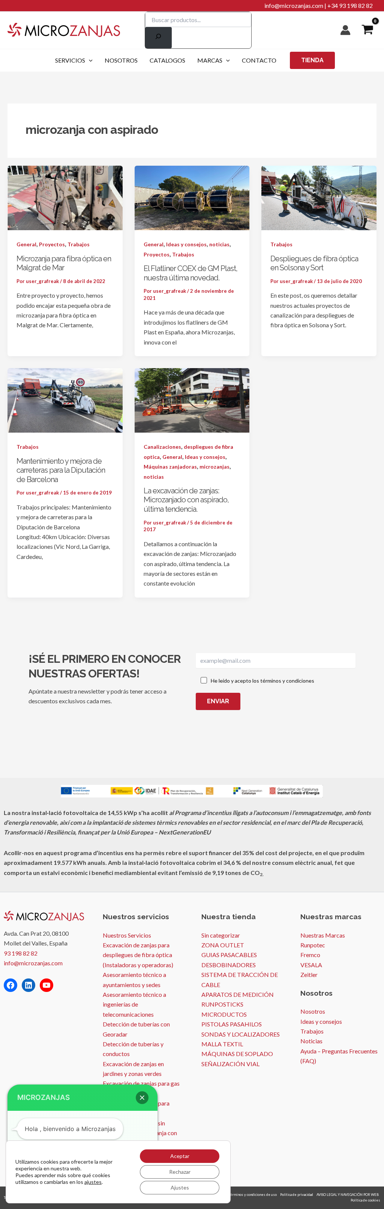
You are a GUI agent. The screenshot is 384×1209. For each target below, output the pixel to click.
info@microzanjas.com (293, 5)
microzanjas (215, 466)
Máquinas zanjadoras (170, 466)
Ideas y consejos (186, 244)
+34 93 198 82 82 (350, 5)
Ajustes (180, 1187)
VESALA (311, 964)
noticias (219, 244)
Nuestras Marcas (322, 935)
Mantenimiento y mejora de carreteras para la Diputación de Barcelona (60, 470)
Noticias (311, 1040)
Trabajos (79, 244)
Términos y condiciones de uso (252, 1195)
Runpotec (312, 944)
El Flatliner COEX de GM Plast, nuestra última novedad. (190, 273)
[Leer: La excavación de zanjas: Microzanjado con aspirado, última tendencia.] (192, 399)
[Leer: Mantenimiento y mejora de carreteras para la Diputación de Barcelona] (65, 399)
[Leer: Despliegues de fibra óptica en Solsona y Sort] (318, 197)
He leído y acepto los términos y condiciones (262, 680)
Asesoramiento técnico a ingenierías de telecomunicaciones (134, 1004)
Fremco (310, 954)
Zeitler (309, 974)
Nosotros (312, 1011)
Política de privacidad (296, 1195)
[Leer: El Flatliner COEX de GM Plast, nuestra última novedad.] (192, 197)
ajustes (93, 1182)
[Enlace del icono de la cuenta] (345, 30)
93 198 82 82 (21, 953)
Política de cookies (365, 1200)
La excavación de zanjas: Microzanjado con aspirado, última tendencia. (186, 500)
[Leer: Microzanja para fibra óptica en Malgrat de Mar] (65, 197)
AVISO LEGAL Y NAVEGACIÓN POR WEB (347, 1195)
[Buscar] (158, 37)
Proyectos (52, 244)
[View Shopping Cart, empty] (367, 30)
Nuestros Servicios (127, 935)
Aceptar (179, 1156)
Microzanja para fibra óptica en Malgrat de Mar (63, 263)
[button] (89, 60)
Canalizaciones (162, 446)
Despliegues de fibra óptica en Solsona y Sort (314, 263)
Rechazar (179, 1172)
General (26, 244)
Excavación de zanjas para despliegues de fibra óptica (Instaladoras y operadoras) (138, 954)
